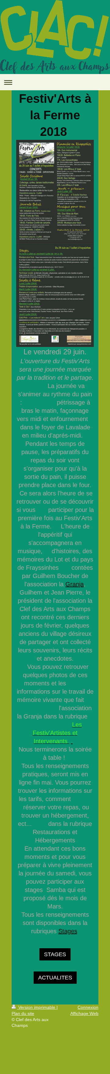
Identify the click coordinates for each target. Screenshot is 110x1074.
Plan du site (23, 1013)
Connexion (88, 1007)
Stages (67, 931)
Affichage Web (84, 1013)
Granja (74, 584)
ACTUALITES (55, 978)
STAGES (55, 954)
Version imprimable (37, 1007)
